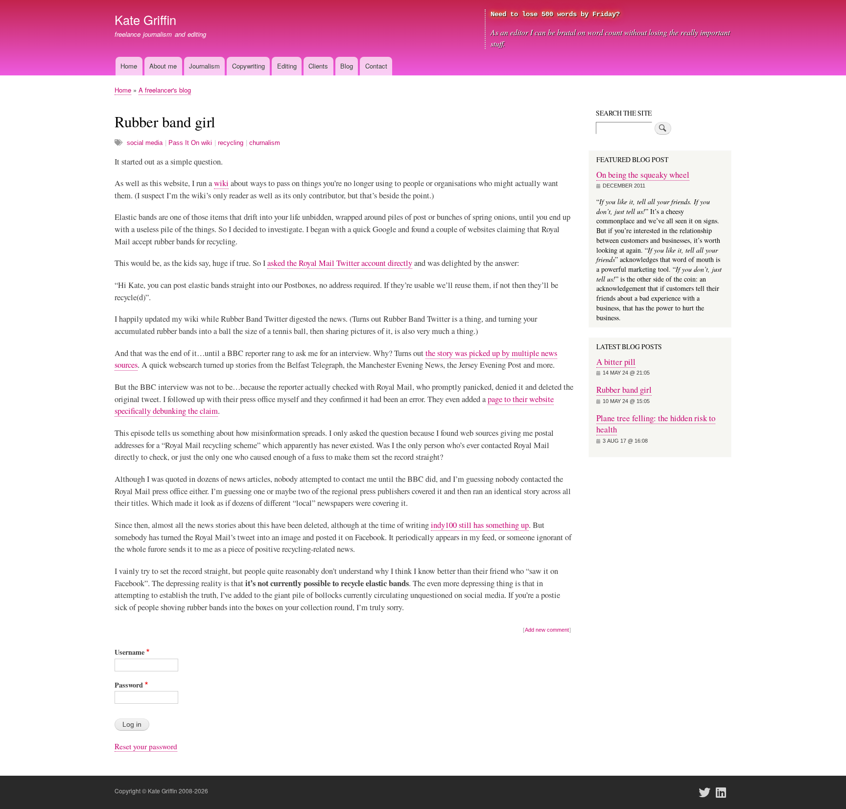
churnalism (264, 142)
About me (163, 66)
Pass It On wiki (190, 142)
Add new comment (547, 630)
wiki (221, 183)
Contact (376, 66)
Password (129, 685)
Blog (346, 66)
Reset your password (146, 746)
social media (145, 142)
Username (129, 652)
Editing (287, 66)
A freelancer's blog (165, 90)
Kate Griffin (145, 19)
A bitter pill (615, 361)
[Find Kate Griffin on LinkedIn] (724, 792)
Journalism (204, 66)
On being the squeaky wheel (642, 174)
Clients (318, 66)
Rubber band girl (624, 389)
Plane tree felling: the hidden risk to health (655, 423)
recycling (230, 142)
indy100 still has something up (480, 525)
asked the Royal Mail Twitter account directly (339, 263)
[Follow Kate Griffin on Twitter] (707, 792)
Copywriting (248, 66)
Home (128, 66)
